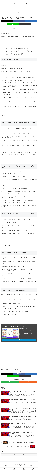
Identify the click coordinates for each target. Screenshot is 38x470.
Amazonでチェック (19, 339)
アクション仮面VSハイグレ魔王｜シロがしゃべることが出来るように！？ (19, 51)
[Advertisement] (19, 356)
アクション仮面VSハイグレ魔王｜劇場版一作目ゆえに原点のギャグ (18, 48)
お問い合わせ (19, 465)
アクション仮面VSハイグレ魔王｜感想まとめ (14, 54)
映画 (2, 369)
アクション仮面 (6, 369)
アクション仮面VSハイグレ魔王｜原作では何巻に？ (15, 53)
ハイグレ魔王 (14, 369)
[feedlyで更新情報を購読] (10, 382)
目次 (17, 44)
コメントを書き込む (19, 454)
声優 (10, 369)
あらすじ (18, 369)
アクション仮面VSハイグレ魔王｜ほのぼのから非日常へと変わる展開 (18, 50)
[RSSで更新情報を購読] (28, 382)
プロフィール (7, 465)
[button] (25, 24)
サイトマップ (31, 465)
